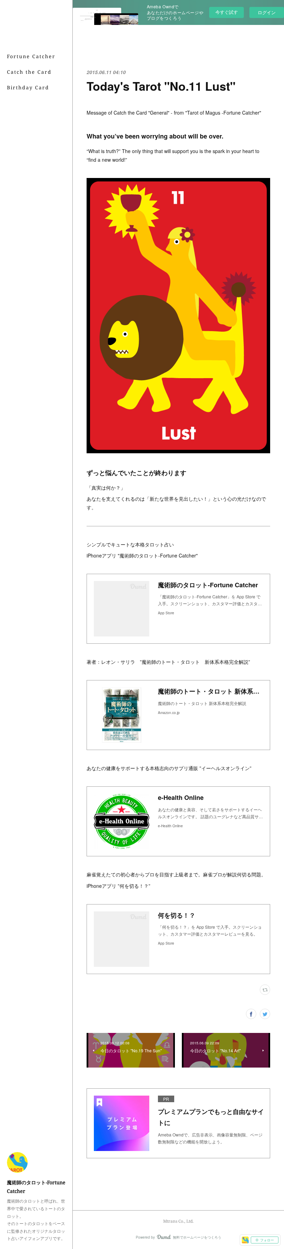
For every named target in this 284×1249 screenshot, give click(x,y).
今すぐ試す (226, 12)
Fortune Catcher (31, 56)
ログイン (267, 12)
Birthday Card (28, 87)
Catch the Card (29, 72)
